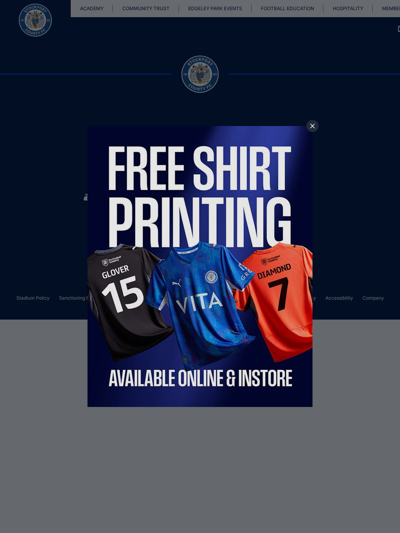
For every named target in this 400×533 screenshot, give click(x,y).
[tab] (312, 126)
